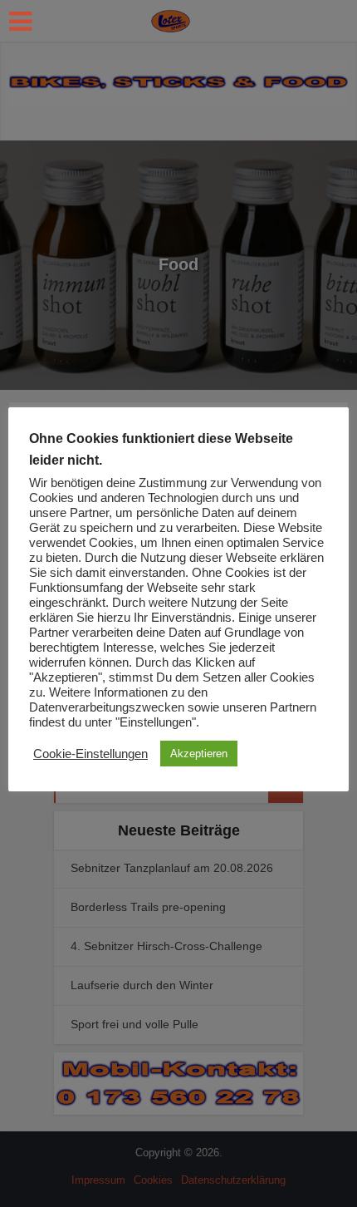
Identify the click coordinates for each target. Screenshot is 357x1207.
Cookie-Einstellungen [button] (90, 754)
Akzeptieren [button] (198, 753)
